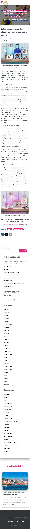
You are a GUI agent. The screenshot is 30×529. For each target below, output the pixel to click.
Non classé (6, 427)
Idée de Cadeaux (8, 418)
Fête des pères (7, 409)
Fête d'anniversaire (8, 403)
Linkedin (23, 521)
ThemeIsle (20, 525)
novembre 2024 (8, 324)
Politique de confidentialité (20, 518)
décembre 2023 (8, 354)
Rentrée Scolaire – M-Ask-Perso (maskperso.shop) (15, 225)
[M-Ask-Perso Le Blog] (5, 3)
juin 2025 (6, 315)
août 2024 (6, 330)
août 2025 (6, 309)
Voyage (6, 452)
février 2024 (7, 348)
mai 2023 (6, 360)
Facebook (17, 521)
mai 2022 (6, 382)
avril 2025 (6, 318)
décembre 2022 (8, 366)
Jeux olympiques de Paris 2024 (11, 421)
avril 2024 (6, 342)
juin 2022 (6, 379)
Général (9, 229)
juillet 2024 (6, 333)
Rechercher (6, 248)
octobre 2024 (7, 327)
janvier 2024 (7, 351)
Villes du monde (8, 448)
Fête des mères (8, 406)
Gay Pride (6, 412)
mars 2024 (6, 345)
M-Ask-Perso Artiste (7, 518)
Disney (5, 397)
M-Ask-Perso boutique (18, 514)
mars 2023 (6, 364)
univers (6, 446)
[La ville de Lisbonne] (15, 481)
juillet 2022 (6, 376)
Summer (6, 440)
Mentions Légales (11, 521)
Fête (5, 400)
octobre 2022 (7, 372)
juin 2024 (6, 336)
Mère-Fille (6, 424)
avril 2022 (6, 385)
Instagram (20, 521)
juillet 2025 (6, 312)
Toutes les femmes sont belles (11, 442)
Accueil (8, 514)
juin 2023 (6, 357)
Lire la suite (11, 504)
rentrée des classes (18, 39)
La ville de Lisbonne (10, 495)
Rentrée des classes (18, 229)
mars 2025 (6, 321)
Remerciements (8, 433)
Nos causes (7, 430)
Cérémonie (6, 394)
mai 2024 (6, 339)
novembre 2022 (8, 370)
